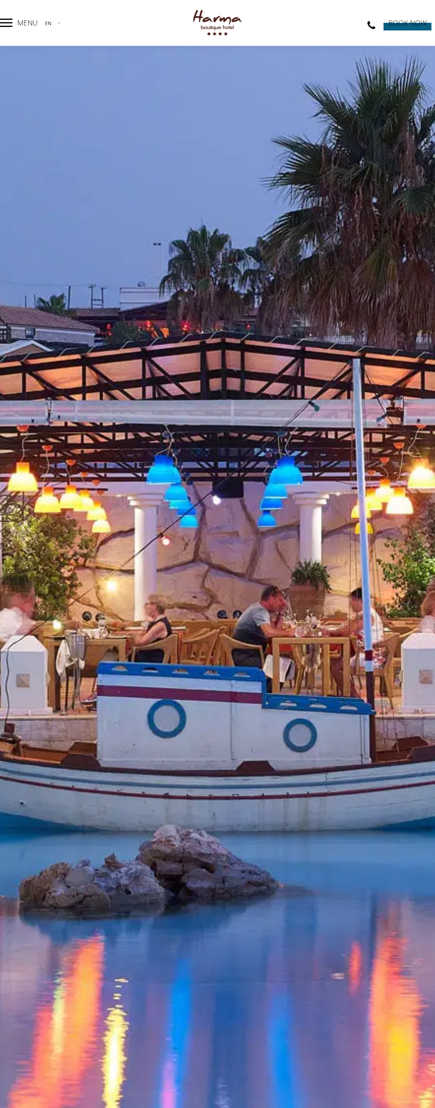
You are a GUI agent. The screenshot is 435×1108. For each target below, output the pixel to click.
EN (48, 23)
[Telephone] (371, 25)
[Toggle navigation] (6, 23)
